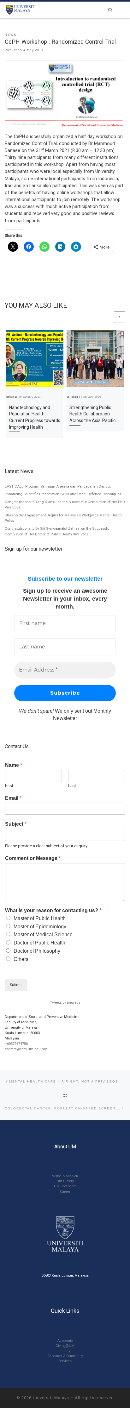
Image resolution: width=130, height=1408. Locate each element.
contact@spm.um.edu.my (26, 1049)
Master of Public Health (40, 918)
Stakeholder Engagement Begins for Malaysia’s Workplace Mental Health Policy (63, 518)
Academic (65, 1341)
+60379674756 (16, 1043)
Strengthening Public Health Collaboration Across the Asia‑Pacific (92, 414)
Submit (15, 984)
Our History (65, 1181)
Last (72, 785)
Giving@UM (65, 1346)
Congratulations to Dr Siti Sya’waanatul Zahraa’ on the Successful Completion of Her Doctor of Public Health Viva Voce (57, 531)
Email (13, 798)
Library (65, 1351)
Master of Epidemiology (40, 926)
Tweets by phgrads (65, 1002)
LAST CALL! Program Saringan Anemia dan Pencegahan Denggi (58, 486)
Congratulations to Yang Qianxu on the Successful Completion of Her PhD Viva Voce (65, 505)
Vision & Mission (65, 1176)
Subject (16, 824)
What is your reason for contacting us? (53, 910)
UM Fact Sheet (65, 1186)
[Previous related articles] (107, 317)
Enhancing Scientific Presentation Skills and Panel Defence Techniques (63, 494)
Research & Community (65, 1356)
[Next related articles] (119, 317)
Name (13, 765)
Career (65, 1192)
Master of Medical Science (43, 934)
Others (21, 959)
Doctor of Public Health (39, 942)
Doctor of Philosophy (37, 951)
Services (65, 1361)
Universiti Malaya (51, 1397)
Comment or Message (33, 858)
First (9, 785)
